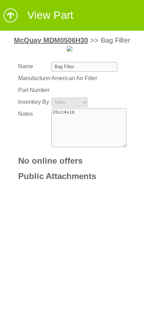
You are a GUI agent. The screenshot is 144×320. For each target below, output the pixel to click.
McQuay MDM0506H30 (51, 40)
